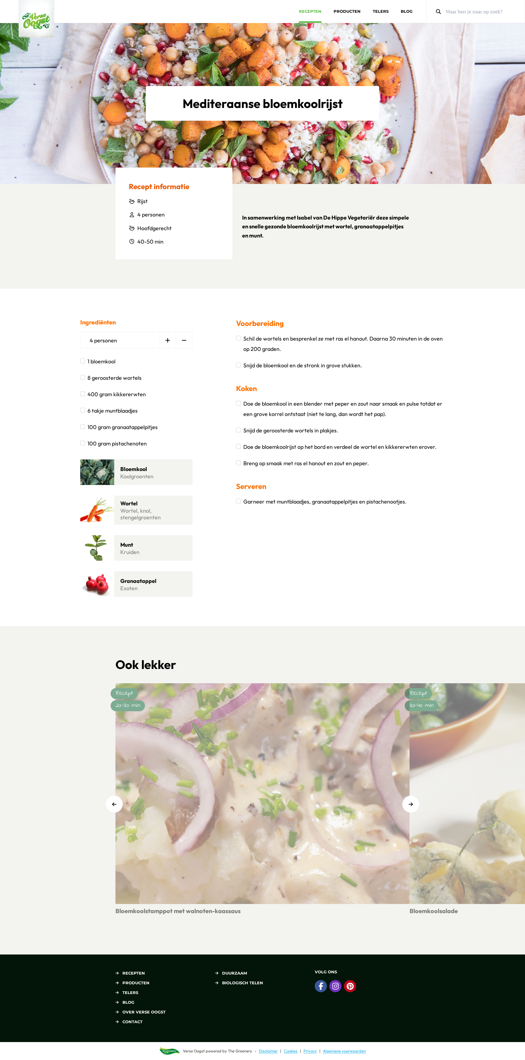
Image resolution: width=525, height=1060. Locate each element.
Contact (132, 1021)
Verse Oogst (194, 1050)
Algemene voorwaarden (344, 1050)
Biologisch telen (242, 982)
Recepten (310, 11)
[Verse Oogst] (36, 19)
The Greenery (240, 1050)
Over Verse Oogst (144, 1012)
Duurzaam (234, 973)
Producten (347, 11)
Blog (407, 11)
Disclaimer (268, 1050)
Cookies (290, 1050)
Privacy (310, 1050)
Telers (381, 11)
